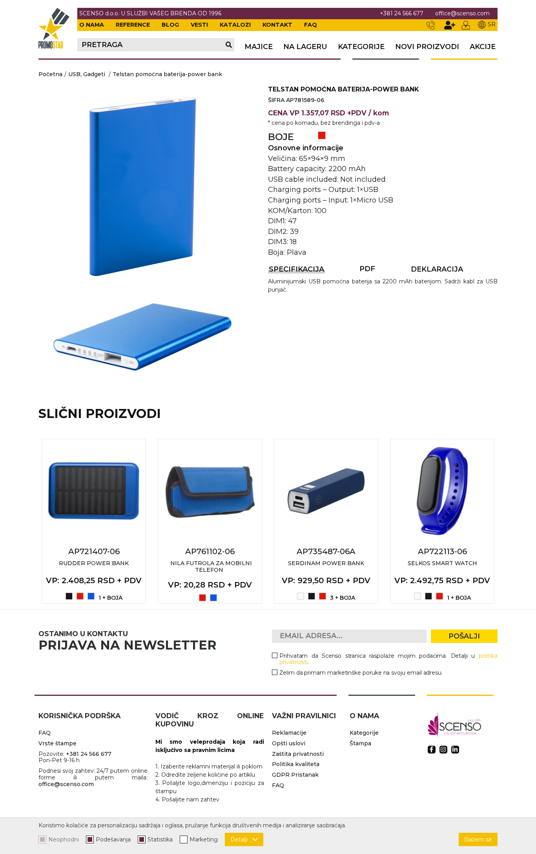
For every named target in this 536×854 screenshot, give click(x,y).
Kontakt (277, 24)
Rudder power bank (94, 563)
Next (506, 521)
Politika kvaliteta (295, 764)
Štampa (360, 743)
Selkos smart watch (442, 563)
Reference (133, 24)
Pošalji (464, 636)
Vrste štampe (57, 743)
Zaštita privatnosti (298, 753)
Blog (170, 24)
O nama (91, 24)
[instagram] (443, 750)
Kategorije (361, 47)
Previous (30, 521)
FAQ (310, 24)
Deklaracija (437, 269)
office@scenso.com (462, 13)
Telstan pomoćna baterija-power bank (167, 74)
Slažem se (478, 839)
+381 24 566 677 (401, 13)
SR (492, 24)
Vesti (199, 24)
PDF (367, 269)
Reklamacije (289, 732)
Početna (50, 74)
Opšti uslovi (288, 743)
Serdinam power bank (326, 563)
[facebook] (432, 750)
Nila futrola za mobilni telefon (211, 566)
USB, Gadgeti (86, 74)
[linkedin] (455, 750)
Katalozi (235, 24)
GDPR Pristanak (295, 774)
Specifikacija (296, 269)
